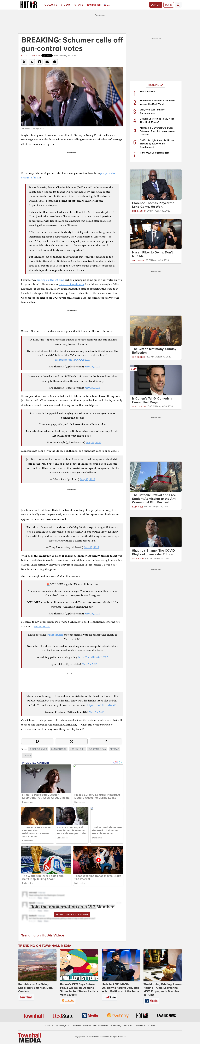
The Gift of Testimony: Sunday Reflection (154, 351)
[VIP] (108, 5)
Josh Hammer (138, 210)
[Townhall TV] (94, 5)
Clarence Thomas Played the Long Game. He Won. (153, 205)
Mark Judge (137, 506)
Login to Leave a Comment (72, 914)
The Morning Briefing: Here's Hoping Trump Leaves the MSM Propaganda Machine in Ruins (162, 990)
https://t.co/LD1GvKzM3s (102, 705)
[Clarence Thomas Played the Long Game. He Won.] (156, 184)
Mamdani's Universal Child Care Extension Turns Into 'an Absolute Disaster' (157, 131)
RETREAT (114, 749)
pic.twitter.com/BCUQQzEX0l (72, 360)
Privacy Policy (115, 1026)
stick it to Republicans (71, 284)
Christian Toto (139, 406)
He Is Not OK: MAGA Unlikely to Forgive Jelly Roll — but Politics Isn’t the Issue (120, 988)
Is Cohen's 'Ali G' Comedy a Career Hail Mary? (152, 400)
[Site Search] (178, 5)
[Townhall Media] (29, 1038)
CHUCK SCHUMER (38, 749)
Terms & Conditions (100, 1026)
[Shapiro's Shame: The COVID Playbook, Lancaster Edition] (156, 531)
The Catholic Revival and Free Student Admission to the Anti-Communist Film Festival (154, 498)
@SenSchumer (55, 635)
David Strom (138, 558)
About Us (49, 1026)
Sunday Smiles (147, 91)
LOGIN (168, 4)
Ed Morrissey (31, 56)
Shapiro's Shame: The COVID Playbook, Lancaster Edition (153, 552)
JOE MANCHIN (77, 749)
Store (79, 4)
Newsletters (76, 1026)
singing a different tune (50, 280)
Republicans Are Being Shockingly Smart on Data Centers (35, 988)
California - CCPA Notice (145, 1026)
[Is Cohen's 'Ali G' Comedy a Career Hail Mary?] (156, 379)
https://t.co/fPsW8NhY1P (93, 657)
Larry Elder (138, 260)
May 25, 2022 (92, 366)
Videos (66, 4)
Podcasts (50, 4)
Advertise (87, 1026)
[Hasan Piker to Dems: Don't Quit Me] (156, 233)
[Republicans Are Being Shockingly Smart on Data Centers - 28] (37, 965)
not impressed (42, 626)
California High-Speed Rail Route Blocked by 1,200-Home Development (157, 144)
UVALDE (27, 755)
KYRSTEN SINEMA (97, 749)
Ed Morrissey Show (62, 1026)
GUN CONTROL (58, 749)
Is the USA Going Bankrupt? (154, 152)
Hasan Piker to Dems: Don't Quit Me (152, 254)
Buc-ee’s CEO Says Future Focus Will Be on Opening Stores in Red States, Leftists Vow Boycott (79, 990)
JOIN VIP (155, 4)
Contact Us (127, 1026)
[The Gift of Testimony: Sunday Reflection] (156, 330)
